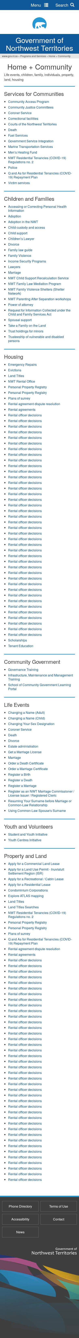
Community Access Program (28, 101)
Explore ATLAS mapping (26, 895)
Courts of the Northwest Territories (32, 124)
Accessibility (20, 1219)
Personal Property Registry (27, 387)
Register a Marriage (22, 785)
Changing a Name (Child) (26, 718)
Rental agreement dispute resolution (34, 404)
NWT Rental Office (21, 381)
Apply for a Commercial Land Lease (34, 863)
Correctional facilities (23, 118)
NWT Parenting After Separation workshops (39, 299)
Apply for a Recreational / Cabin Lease (36, 879)
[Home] (39, 23)
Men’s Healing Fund (22, 152)
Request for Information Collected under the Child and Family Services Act (39, 312)
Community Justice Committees (30, 107)
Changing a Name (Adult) (26, 712)
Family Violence (19, 255)
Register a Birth (19, 774)
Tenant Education (20, 645)
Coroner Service (20, 113)
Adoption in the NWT (23, 221)
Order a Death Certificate (26, 763)
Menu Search (49, 5)
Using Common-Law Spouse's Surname (37, 810)
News (20, 1232)
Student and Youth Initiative (27, 834)
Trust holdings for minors (25, 331)
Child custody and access (26, 227)
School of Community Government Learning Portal (39, 686)
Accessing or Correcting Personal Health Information (37, 208)
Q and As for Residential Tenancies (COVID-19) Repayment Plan (40, 175)
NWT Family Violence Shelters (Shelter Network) (36, 291)
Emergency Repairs (22, 364)
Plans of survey (19, 398)
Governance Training (23, 669)
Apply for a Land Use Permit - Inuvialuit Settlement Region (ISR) (36, 871)
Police (12, 167)
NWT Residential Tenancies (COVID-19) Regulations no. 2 (37, 160)
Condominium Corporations (28, 890)
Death (12, 129)
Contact (58, 1219)
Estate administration (23, 746)
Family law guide (20, 250)
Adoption (14, 216)
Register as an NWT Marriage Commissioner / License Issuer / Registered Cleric (41, 793)
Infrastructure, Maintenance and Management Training (40, 677)
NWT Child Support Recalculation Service (38, 278)
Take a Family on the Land (27, 325)
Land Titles (16, 375)
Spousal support (20, 320)
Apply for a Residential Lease (29, 884)
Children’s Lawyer (21, 238)
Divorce (13, 244)
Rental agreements (21, 409)
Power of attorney (20, 304)
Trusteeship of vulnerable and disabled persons (36, 338)
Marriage (14, 272)
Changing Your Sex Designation (31, 723)
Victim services (19, 182)
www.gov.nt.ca (10, 56)
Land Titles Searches (23, 907)
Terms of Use (58, 1206)
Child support (17, 233)
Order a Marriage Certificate (28, 768)
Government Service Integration (30, 141)
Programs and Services (33, 56)
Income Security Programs (27, 261)
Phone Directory (20, 1206)
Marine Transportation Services (30, 146)
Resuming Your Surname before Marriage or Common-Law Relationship (40, 803)
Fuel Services (18, 135)
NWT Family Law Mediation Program (34, 283)
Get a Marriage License (25, 752)
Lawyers (14, 266)
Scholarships (17, 640)
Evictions (14, 370)
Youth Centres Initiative (24, 840)
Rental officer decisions (25, 415)
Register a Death (20, 780)
